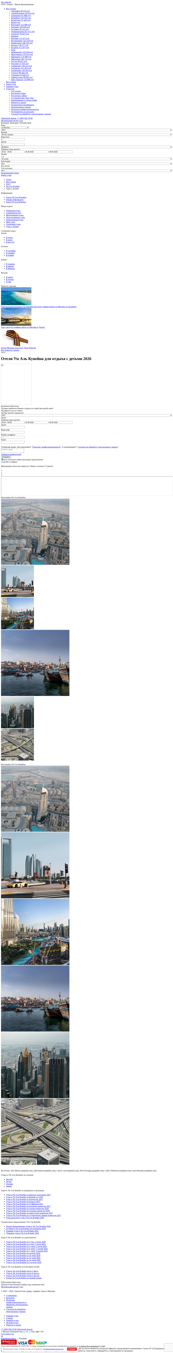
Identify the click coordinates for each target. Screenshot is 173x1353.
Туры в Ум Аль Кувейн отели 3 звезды (22, 1276)
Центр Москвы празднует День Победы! (18, 348)
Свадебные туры (13, 224)
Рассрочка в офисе (19, 96)
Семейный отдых (13, 213)
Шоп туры (10, 222)
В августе (10, 242)
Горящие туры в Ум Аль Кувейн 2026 (22, 1231)
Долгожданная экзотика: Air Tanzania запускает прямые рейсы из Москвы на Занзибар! (38, 307)
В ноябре (10, 255)
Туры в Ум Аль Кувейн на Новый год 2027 (24, 1197)
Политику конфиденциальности (46, 447)
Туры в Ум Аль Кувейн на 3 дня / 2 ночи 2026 (26, 1242)
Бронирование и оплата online (24, 100)
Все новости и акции (10, 350)
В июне (9, 237)
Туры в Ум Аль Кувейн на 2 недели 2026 (23, 1262)
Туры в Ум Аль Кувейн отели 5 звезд (22, 1271)
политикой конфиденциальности (53, 1349)
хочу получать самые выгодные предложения (23, 459)
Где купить (16, 91)
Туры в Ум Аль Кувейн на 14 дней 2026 (23, 1260)
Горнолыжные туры (14, 220)
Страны (9, 1318)
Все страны (11, 9)
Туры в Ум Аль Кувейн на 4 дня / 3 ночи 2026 (26, 1244)
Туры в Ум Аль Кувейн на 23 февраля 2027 (24, 1204)
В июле (9, 240)
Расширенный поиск (10, 173)
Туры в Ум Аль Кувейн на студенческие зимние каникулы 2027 (33, 1215)
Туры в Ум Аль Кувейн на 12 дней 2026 (23, 1258)
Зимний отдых (12, 1320)
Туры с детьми (12, 227)
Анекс (29, 1291)
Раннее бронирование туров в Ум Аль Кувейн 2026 (28, 1226)
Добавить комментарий (11, 454)
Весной (9, 1179)
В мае (8, 282)
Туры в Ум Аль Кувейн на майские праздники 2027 (28, 1195)
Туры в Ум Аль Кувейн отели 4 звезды (22, 1273)
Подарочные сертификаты (22, 105)
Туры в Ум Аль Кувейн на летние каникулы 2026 (27, 1208)
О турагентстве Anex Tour (22, 98)
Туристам (10, 89)
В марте (9, 277)
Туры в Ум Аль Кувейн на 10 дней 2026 (23, 1255)
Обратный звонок (25, 1329)
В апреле (10, 279)
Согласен (72, 1349)
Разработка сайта (8, 1338)
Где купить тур (7, 1334)
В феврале (10, 268)
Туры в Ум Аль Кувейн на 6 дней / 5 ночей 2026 (27, 1249)
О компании (11, 1295)
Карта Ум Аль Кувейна (16, 202)
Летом (9, 1182)
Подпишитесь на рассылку (22, 112)
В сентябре (11, 251)
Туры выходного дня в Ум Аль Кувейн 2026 (25, 1218)
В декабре (10, 264)
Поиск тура (11, 84)
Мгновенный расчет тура (12, 1287)
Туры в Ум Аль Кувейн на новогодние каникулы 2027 (29, 1213)
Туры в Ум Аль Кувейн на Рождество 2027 (24, 1199)
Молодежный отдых (15, 215)
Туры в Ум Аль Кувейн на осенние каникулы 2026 (28, 1211)
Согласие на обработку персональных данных (31, 114)
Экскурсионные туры (15, 217)
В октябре (10, 253)
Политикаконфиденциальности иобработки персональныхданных (17, 1303)
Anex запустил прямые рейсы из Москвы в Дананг (23, 327)
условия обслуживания (89, 1346)
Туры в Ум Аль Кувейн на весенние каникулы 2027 (28, 1206)
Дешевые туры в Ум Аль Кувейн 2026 (22, 1233)
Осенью (9, 1184)
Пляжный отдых (13, 210)
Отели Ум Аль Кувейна (16, 197)
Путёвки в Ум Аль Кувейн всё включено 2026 (26, 1229)
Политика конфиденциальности (25, 109)
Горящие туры (12, 86)
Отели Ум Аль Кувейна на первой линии (24, 1278)
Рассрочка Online (18, 93)
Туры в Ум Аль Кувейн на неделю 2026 (23, 1253)
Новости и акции (18, 102)
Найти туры (6, 175)
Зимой (9, 1186)
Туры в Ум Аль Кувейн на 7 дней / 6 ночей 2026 (27, 1251)
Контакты (10, 1298)
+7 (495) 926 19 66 (25, 118)
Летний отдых (12, 1323)
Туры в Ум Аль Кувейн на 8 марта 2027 (23, 1202)
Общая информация (14, 200)
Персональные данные (21, 107)
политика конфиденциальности (62, 1346)
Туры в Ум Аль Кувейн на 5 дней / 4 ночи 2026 (26, 1246)
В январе (10, 266)
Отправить (6, 457)
